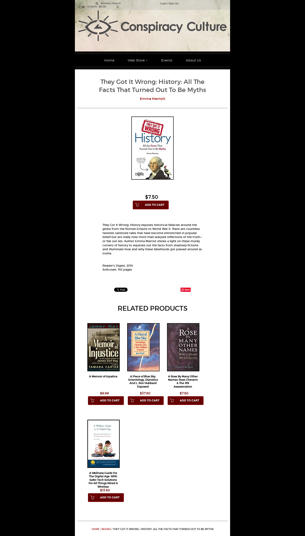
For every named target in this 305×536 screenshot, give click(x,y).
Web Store (138, 60)
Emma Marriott (152, 99)
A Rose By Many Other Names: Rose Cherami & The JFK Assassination (183, 381)
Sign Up (173, 3)
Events (166, 60)
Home (109, 60)
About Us (193, 60)
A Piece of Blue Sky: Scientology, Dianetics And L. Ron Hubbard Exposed (143, 381)
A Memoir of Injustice (103, 376)
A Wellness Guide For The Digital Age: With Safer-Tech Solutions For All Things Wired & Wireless (103, 479)
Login (163, 3)
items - (94, 6)
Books (106, 529)
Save (187, 289)
